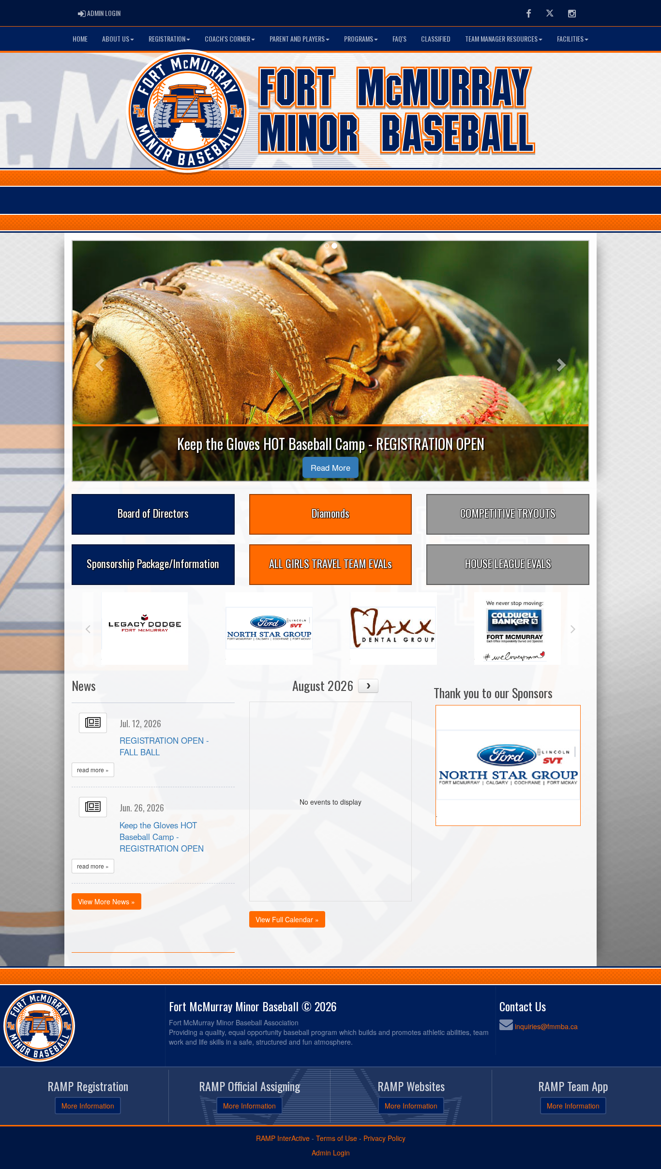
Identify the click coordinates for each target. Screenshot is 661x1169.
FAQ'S (399, 38)
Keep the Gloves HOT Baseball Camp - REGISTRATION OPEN (162, 836)
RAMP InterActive (283, 1138)
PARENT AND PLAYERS (297, 38)
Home (80, 38)
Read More (330, 467)
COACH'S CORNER (227, 38)
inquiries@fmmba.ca (546, 1026)
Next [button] (573, 628)
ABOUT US (115, 38)
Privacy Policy (384, 1138)
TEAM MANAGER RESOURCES (501, 38)
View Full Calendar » (287, 919)
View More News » (106, 901)
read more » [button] (93, 769)
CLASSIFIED (436, 38)
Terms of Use (336, 1138)
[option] (144, 628)
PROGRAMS (358, 38)
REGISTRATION (167, 38)
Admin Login (331, 1152)
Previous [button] (87, 628)
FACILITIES (570, 38)
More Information (87, 1105)
